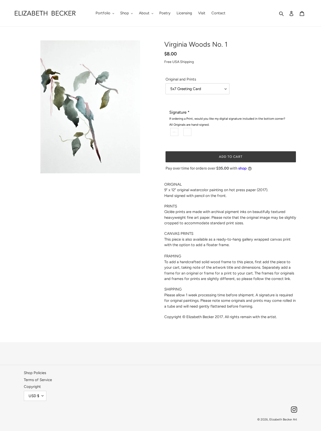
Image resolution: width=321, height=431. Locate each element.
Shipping (187, 62)
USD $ (34, 396)
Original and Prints (181, 79)
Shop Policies (35, 373)
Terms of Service (38, 380)
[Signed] (174, 132)
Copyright (32, 386)
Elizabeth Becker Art (283, 419)
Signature (227, 118)
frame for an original (181, 273)
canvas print (280, 239)
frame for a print (218, 273)
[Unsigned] (187, 132)
